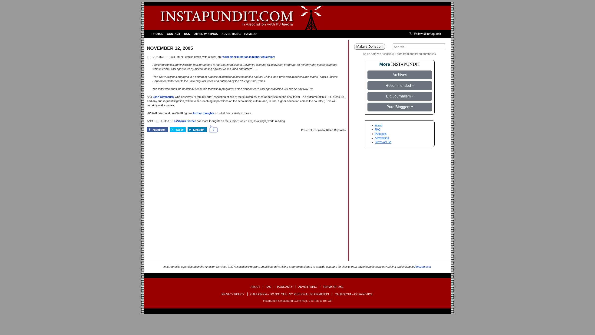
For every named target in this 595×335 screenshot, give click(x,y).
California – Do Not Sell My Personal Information (289, 294)
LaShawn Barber (185, 121)
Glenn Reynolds (336, 130)
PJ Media (251, 34)
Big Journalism (398, 96)
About (378, 125)
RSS (187, 34)
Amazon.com (422, 266)
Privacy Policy (233, 294)
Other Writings (206, 34)
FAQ (377, 129)
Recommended (398, 85)
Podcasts (381, 133)
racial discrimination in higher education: (248, 57)
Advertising (231, 34)
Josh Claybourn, (163, 97)
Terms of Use (383, 142)
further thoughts (203, 113)
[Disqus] (246, 201)
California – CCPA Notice (354, 294)
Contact (173, 34)
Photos (157, 34)
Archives (400, 75)
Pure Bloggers (398, 107)
